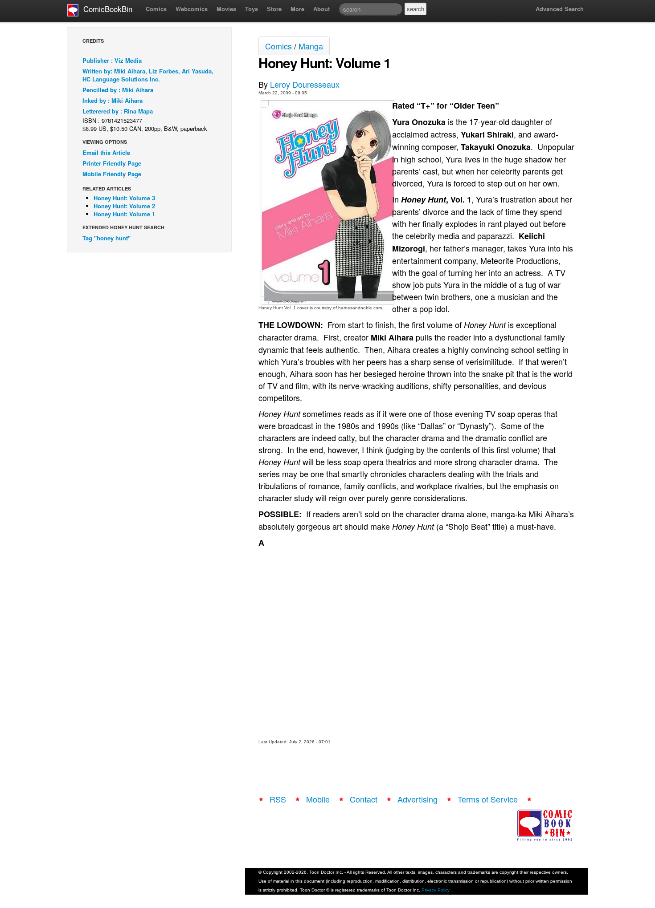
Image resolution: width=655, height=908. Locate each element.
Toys (251, 8)
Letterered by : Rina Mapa (117, 111)
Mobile (318, 799)
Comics (156, 8)
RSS (278, 799)
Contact (363, 799)
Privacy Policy (436, 890)
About (321, 8)
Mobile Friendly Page (111, 174)
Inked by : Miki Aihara (112, 100)
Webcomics (192, 8)
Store (274, 8)
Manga (311, 46)
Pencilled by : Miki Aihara (117, 89)
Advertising (417, 799)
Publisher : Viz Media (112, 60)
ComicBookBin (105, 8)
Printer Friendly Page (111, 163)
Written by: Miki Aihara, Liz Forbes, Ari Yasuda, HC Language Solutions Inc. (147, 75)
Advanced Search (560, 8)
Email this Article (106, 152)
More (297, 8)
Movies (226, 8)
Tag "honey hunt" (106, 238)
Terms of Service (488, 799)
